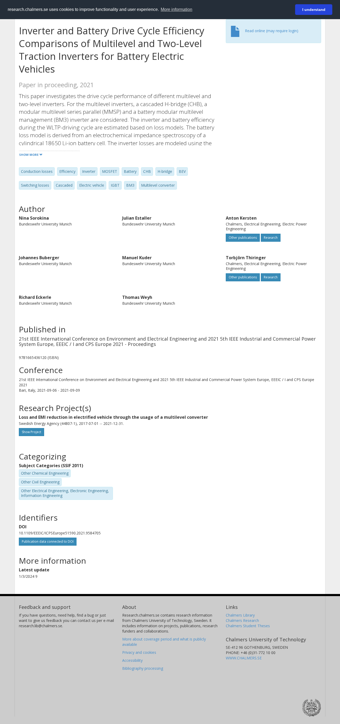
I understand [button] (313, 9)
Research (271, 237)
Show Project (31, 432)
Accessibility (132, 660)
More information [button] (176, 9)
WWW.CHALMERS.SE (244, 657)
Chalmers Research (242, 620)
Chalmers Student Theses (248, 625)
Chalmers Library (240, 615)
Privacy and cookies (139, 652)
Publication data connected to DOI (48, 541)
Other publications (243, 237)
